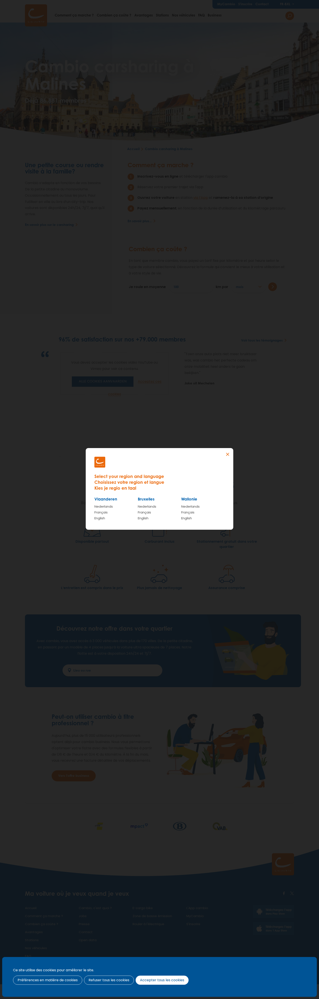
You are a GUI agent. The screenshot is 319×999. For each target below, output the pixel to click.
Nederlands (103, 506)
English (99, 518)
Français (101, 512)
